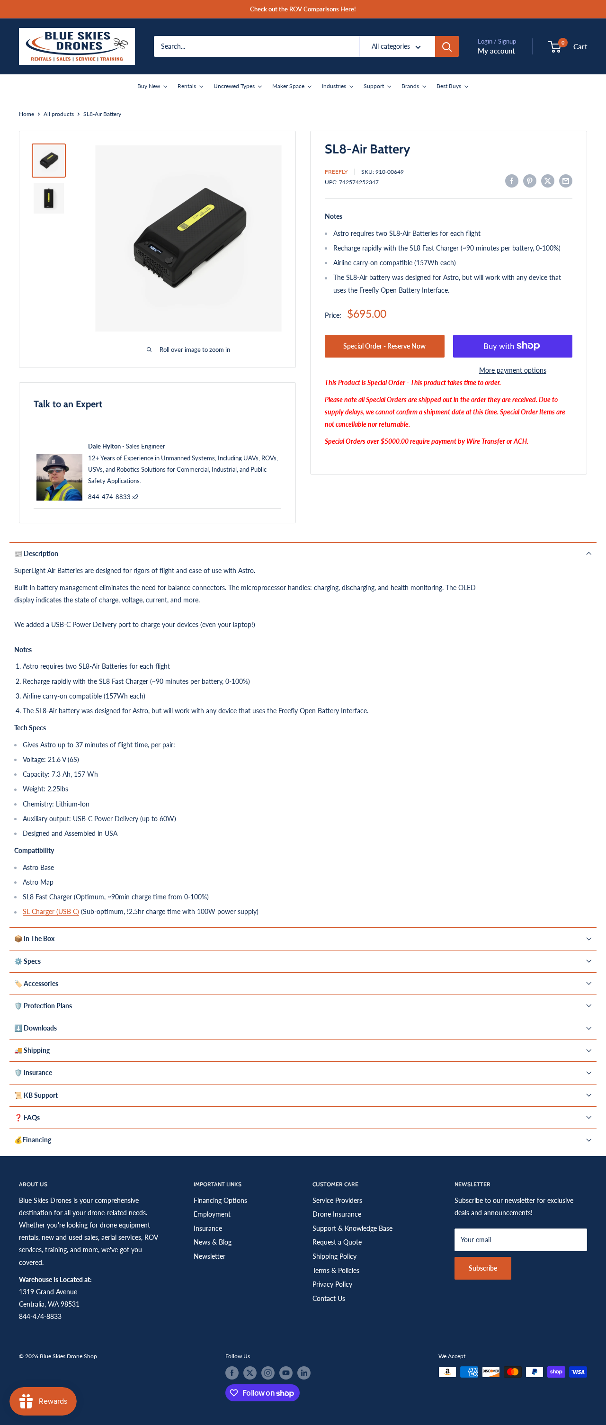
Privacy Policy (332, 1284)
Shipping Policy (334, 1256)
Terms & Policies (335, 1270)
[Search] (447, 46)
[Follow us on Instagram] (268, 1373)
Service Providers (337, 1200)
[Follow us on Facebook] (232, 1373)
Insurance (208, 1228)
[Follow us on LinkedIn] (304, 1373)
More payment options (512, 370)
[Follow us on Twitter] (250, 1373)
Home (26, 113)
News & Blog (213, 1242)
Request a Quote (337, 1242)
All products (59, 113)
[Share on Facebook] (511, 181)
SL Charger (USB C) (51, 911)
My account (496, 50)
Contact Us (328, 1298)
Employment (212, 1214)
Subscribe (483, 1268)
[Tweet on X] (547, 181)
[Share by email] (565, 181)
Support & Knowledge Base (352, 1228)
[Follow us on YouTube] (286, 1373)
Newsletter (209, 1256)
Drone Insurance (336, 1214)
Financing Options (220, 1200)
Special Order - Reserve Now (384, 345)
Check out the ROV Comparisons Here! (303, 9)
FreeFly (336, 171)
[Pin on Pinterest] (529, 181)
